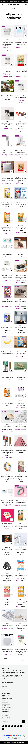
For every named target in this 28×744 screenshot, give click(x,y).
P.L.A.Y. (20, 573)
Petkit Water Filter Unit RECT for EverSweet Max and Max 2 (7, 501)
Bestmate (7, 374)
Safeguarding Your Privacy (5, 696)
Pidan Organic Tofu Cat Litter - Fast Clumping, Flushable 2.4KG (21, 97)
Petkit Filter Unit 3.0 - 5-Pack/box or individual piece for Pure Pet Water (21, 42)
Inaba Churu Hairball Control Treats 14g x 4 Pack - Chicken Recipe (21, 478)
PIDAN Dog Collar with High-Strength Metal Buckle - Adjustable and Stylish (21, 502)
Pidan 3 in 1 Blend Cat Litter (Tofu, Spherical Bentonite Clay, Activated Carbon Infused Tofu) (7, 43)
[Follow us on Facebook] (3, 726)
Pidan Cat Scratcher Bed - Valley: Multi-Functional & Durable (20, 303)
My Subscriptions (5, 711)
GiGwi (7, 94)
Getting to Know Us (6, 693)
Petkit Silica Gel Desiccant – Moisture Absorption (7, 253)
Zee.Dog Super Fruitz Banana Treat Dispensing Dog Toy (7, 352)
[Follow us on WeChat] (3, 729)
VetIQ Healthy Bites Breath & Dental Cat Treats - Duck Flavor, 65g (7, 329)
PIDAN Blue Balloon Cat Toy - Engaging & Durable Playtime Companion (21, 329)
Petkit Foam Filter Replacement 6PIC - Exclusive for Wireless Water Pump (7, 428)
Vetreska (21, 448)
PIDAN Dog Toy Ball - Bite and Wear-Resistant (20, 376)
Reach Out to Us (5, 709)
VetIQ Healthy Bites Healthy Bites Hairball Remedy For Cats (7, 403)
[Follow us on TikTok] (21, 726)
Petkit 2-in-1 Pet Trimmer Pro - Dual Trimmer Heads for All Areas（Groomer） (21, 551)
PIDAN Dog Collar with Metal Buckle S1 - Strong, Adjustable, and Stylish (7, 478)
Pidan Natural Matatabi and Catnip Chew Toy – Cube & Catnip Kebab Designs (21, 627)
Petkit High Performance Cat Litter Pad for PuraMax (7, 650)
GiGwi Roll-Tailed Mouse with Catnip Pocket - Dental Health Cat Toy (21, 651)
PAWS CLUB (7, 547)
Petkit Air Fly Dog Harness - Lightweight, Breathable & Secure (7, 577)
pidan (7, 39)
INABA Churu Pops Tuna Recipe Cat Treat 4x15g (21, 203)
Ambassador (4, 684)
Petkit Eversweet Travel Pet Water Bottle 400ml (7, 151)
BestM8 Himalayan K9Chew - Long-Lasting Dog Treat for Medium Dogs (7, 377)
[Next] (22, 660)
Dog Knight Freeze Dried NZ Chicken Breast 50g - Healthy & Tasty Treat (21, 178)
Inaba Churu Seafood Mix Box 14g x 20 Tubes (7, 601)
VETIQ (7, 325)
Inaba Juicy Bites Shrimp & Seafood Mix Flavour (7, 302)
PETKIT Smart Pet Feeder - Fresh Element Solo (20, 151)
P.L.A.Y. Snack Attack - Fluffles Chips (21, 576)
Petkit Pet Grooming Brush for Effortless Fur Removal (21, 427)
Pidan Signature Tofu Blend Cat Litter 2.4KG (7, 70)
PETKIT (20, 39)
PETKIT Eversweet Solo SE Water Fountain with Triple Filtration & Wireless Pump (7, 178)
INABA (7, 201)
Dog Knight (20, 68)
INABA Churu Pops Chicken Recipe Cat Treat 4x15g (7, 203)
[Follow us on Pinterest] (15, 726)
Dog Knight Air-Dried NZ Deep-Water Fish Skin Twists (21, 227)
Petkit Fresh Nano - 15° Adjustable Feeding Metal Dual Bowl (21, 277)
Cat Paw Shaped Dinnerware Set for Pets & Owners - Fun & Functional (7, 526)
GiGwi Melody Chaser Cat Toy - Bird (7, 96)
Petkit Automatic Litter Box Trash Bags (7, 626)
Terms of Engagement (6, 707)
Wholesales (4, 686)
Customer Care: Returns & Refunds (7, 699)
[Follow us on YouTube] (18, 726)
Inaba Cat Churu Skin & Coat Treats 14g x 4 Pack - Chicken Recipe (21, 526)
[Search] (4, 5)
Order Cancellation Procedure (6, 704)
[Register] (23, 721)
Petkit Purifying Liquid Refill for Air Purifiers (21, 402)
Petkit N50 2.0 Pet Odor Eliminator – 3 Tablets (7, 276)
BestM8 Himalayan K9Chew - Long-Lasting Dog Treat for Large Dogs (7, 452)
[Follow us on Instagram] (12, 726)
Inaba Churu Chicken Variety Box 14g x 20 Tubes (21, 601)
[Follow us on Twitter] (6, 726)
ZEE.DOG (7, 349)
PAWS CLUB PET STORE (7, 523)
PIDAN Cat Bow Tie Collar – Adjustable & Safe (7, 123)
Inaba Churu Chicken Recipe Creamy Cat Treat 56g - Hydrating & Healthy (7, 228)
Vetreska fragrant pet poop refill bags (20, 451)
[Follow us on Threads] (9, 726)
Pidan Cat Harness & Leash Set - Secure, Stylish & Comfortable (20, 124)
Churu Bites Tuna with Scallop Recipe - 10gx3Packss (21, 352)
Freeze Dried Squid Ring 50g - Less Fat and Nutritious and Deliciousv (21, 71)
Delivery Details (5, 702)
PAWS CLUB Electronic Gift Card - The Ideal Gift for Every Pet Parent (7, 551)
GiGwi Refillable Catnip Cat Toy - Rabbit (20, 253)
